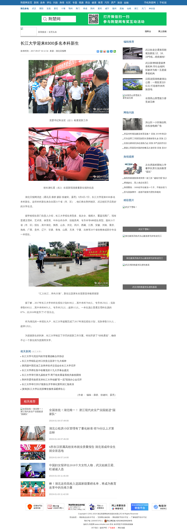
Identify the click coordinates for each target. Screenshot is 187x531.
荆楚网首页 (26, 2)
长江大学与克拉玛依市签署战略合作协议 (43, 356)
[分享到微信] (115, 51)
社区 (68, 2)
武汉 (34, 8)
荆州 (92, 8)
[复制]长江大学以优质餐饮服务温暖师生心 (43, 389)
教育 (100, 2)
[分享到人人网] (111, 51)
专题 (74, 2)
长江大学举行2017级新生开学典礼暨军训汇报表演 (48, 384)
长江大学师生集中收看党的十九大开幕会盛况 (45, 370)
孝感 (85, 8)
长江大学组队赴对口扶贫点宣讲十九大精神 (44, 361)
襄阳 (41, 8)
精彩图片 (129, 200)
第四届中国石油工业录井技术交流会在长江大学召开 (49, 365)
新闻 (36, 2)
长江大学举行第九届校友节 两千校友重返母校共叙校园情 (51, 375)
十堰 (63, 8)
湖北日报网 (61, 51)
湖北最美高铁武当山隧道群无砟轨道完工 (144, 258)
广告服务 (111, 528)
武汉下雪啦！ (144, 229)
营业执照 (73, 517)
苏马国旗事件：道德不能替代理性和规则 (142, 192)
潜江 (136, 8)
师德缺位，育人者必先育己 (136, 183)
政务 (42, 2)
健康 (94, 2)
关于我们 (94, 528)
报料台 (148, 31)
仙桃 (129, 8)
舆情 (62, 2)
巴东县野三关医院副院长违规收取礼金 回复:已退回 (147, 138)
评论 (49, 2)
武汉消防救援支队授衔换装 (144, 287)
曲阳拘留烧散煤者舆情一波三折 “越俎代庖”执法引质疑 (148, 178)
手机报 (163, 2)
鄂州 (71, 8)
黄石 (56, 8)
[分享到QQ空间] (101, 51)
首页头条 (53, 32)
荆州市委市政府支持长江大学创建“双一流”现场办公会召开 (52, 379)
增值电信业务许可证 (87, 517)
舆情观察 (129, 156)
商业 (87, 2)
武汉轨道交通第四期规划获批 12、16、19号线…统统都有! (155, 53)
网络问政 (129, 112)
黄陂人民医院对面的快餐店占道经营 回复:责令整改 (147, 148)
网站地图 (121, 528)
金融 (126, 2)
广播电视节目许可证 (139, 517)
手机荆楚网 (150, 2)
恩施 (122, 8)
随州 (114, 8)
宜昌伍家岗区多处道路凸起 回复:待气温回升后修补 (147, 143)
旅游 (119, 2)
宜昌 (49, 8)
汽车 (107, 2)
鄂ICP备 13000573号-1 (93, 521)
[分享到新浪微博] (104, 51)
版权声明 (103, 528)
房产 (113, 2)
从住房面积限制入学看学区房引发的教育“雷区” (155, 168)
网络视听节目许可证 (120, 517)
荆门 (78, 8)
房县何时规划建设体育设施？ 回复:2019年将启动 (146, 134)
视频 (81, 2)
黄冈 (100, 8)
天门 (144, 8)
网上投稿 (162, 31)
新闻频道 (42, 32)
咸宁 (107, 8)
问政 (55, 2)
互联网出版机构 (104, 517)
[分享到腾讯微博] (108, 51)
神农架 (152, 8)
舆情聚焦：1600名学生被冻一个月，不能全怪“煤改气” (148, 187)
